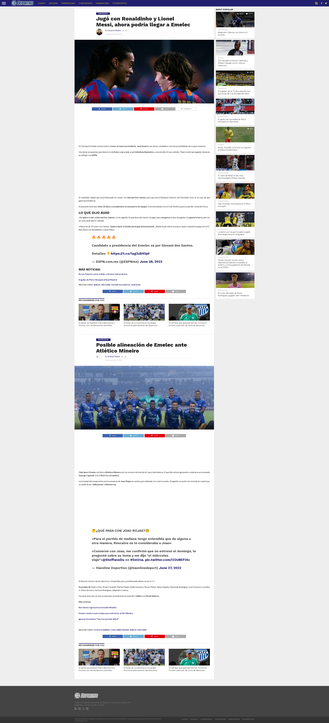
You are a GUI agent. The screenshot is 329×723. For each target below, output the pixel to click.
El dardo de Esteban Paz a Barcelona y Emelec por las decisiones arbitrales (97, 324)
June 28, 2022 (151, 262)
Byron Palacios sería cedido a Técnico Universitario (103, 274)
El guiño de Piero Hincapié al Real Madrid (98, 279)
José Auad (135, 285)
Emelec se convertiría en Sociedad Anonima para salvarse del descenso (140, 324)
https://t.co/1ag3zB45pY (130, 253)
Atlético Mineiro (102, 630)
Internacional (68, 3)
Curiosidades (85, 3)
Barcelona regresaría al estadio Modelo (97, 607)
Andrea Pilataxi (114, 356)
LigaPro (41, 3)
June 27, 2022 (170, 568)
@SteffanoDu (113, 560)
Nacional (53, 3)
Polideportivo (120, 3)
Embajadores (102, 3)
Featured (105, 285)
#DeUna (136, 560)
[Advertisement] (144, 133)
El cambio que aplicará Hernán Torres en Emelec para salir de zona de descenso (188, 324)
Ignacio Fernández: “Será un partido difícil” (99, 619)
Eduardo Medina (114, 30)
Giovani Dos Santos (120, 285)
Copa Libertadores (120, 630)
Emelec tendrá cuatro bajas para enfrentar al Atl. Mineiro (106, 613)
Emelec (97, 285)
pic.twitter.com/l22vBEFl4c (167, 560)
